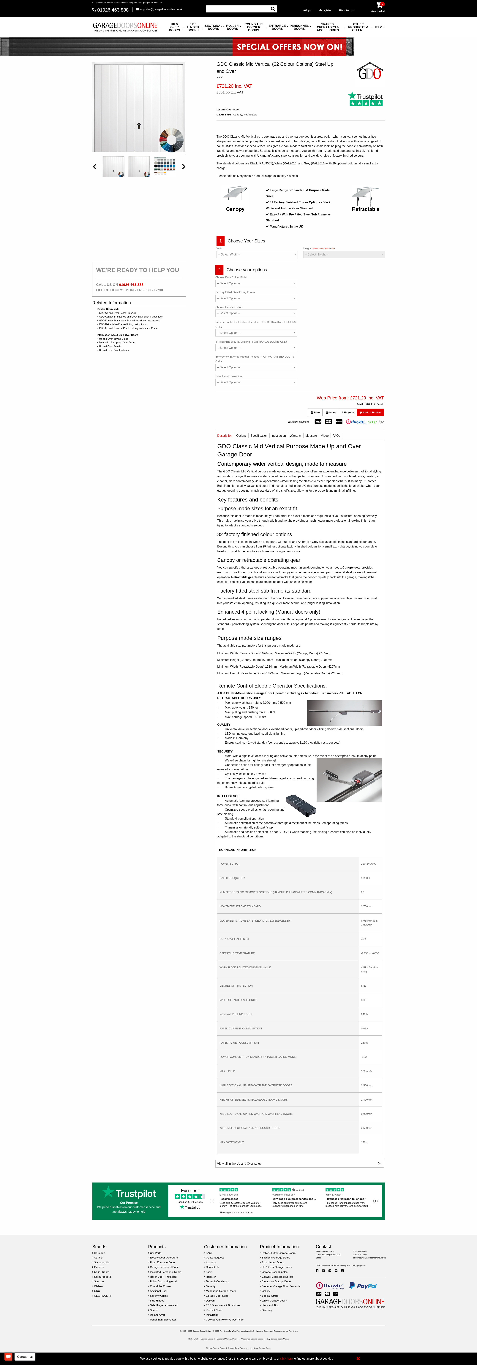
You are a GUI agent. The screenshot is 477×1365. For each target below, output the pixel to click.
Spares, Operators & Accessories (328, 27)
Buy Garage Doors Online (278, 1339)
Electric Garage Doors (215, 1348)
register (326, 10)
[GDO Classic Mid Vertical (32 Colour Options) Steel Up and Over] (138, 107)
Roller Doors (232, 27)
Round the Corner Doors (254, 27)
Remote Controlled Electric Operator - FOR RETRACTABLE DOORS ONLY (255, 324)
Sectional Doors (213, 27)
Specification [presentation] (259, 435)
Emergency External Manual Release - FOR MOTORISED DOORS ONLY (254, 359)
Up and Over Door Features (114, 350)
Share (332, 412)
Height (319, 248)
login (308, 10)
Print (316, 412)
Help (378, 27)
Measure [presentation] (311, 435)
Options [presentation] (241, 435)
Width (220, 248)
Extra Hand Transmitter (229, 376)
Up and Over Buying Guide (113, 338)
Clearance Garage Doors (252, 1339)
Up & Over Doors (174, 27)
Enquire (348, 412)
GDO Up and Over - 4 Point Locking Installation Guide (128, 328)
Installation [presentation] (278, 435)
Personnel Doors (299, 27)
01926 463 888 (113, 10)
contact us (348, 10)
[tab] (224, 436)
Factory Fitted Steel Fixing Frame (235, 292)
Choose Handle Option (228, 307)
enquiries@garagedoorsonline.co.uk (160, 9)
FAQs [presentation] (336, 435)
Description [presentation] (224, 435)
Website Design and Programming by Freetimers (277, 1331)
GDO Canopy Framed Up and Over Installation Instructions (131, 316)
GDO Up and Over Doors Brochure (117, 313)
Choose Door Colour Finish (231, 277)
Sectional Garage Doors (227, 1339)
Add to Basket (371, 412)
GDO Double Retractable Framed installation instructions (129, 320)
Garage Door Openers (237, 1348)
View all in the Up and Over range (298, 1163)
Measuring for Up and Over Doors (117, 342)
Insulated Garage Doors (260, 1348)
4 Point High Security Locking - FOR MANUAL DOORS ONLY (251, 341)
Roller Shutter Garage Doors (200, 1339)
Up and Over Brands (110, 346)
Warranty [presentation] (295, 435)
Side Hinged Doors (193, 27)
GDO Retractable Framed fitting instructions (122, 324)
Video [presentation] (325, 435)
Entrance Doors (277, 27)
